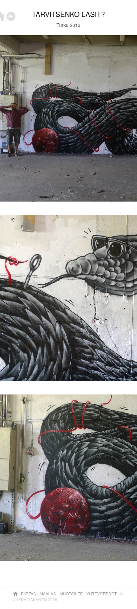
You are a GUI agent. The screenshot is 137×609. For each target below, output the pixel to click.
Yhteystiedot (102, 593)
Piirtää (29, 593)
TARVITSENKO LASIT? (68, 14)
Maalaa (48, 593)
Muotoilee (72, 593)
